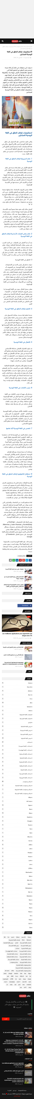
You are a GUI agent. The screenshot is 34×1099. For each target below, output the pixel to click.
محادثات (16, 742)
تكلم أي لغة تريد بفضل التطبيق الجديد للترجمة (13, 647)
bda (16, 813)
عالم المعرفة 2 (26, 57)
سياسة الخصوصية (22, 1090)
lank (16, 860)
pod (16, 904)
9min (16, 711)
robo (16, 912)
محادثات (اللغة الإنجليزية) (16, 762)
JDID (16, 845)
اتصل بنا (9, 1090)
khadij (16, 853)
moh (16, 876)
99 (16, 703)
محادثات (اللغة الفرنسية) (16, 774)
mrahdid (16, 896)
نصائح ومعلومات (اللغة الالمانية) (16, 786)
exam (16, 825)
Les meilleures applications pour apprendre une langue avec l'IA (17, 635)
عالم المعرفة (18, 1094)
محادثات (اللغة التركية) (16, 770)
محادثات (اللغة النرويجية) (16, 778)
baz (16, 809)
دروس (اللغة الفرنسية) (16, 734)
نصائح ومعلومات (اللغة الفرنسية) (16, 793)
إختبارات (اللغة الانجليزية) (16, 715)
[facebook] (24, 605)
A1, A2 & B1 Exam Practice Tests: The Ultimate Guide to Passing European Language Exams (14, 1051)
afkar (16, 797)
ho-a (16, 841)
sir (16, 916)
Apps (16, 805)
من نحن (14, 1090)
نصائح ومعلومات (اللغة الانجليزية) (16, 789)
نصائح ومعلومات (20, 46)
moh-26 (16, 880)
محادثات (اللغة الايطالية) (16, 766)
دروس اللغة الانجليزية (16, 738)
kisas (16, 857)
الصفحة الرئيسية (28, 46)
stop (16, 920)
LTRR (16, 868)
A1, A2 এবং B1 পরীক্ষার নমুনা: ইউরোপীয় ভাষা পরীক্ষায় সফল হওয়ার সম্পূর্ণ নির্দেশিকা (13, 1033)
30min (16, 691)
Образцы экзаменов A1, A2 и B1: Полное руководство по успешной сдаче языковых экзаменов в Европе (13, 1042)
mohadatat (16, 888)
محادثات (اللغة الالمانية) (16, 758)
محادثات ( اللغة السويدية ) (16, 746)
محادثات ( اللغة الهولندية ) (16, 750)
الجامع (16, 722)
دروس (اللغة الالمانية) (16, 726)
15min (16, 683)
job (16, 849)
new (16, 900)
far (16, 829)
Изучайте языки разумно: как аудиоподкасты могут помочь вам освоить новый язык (14, 1080)
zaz (16, 927)
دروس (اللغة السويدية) (16, 730)
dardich (16, 817)
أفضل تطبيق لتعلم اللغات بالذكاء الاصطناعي (14, 1071)
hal (16, 833)
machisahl (16, 872)
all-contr (16, 801)
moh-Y (16, 884)
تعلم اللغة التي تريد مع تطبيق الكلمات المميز (13, 655)
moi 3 (16, 892)
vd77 (16, 924)
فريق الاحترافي (17, 1096)
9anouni (16, 707)
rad (16, 908)
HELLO (16, 837)
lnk (16, 864)
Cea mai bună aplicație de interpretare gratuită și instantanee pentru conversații (13, 663)
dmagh (16, 821)
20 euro (16, 687)
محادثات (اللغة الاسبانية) (16, 754)
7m (16, 699)
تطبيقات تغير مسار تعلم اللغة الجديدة (14, 569)
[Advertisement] (17, 19)
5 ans (16, 695)
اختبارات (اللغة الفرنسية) (16, 718)
